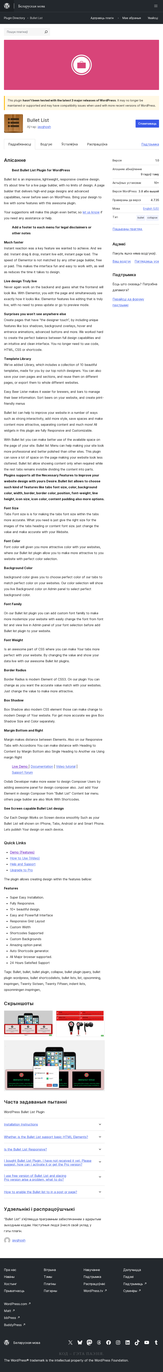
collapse (152, 217)
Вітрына (50, 1270)
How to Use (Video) (25, 858)
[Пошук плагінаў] (46, 32)
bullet (141, 217)
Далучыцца (132, 1270)
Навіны (9, 1277)
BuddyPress (15, 1325)
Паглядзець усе (147, 261)
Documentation (42, 766)
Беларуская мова (26, 1343)
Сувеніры (132, 1291)
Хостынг (10, 1284)
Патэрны (50, 1291)
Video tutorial (66, 766)
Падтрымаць (135, 1284)
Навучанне (91, 1270)
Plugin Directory (14, 18)
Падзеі (128, 1277)
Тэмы (48, 1277)
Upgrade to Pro (21, 870)
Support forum (22, 772)
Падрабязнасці (19, 144)
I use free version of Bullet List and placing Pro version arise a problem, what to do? (35, 1177)
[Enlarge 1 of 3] (47, 1016)
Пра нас (10, 1270)
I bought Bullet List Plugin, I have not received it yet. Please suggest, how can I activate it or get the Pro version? (47, 1162)
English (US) (151, 208)
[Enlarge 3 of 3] (99, 1046)
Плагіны (50, 1284)
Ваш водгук (122, 261)
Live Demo (20, 766)
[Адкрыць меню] (156, 6)
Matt (9, 1311)
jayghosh (44, 127)
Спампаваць (147, 123)
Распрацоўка (97, 144)
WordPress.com (17, 1304)
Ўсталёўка (69, 144)
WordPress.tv (95, 1291)
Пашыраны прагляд (127, 229)
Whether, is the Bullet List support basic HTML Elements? (46, 1137)
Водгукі (46, 144)
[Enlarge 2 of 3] (99, 1016)
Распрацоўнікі (94, 1284)
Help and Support (23, 864)
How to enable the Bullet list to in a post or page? (40, 1192)
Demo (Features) (22, 852)
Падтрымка (150, 144)
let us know (91, 212)
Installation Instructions (21, 1124)
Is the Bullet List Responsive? (25, 1149)
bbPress (12, 1318)
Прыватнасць (14, 1291)
